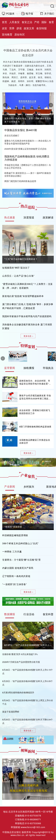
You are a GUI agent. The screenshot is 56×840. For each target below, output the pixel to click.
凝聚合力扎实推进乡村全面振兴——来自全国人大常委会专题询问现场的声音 (27, 142)
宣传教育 (7, 34)
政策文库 (29, 28)
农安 (4, 28)
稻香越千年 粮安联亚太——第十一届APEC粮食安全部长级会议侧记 (27, 174)
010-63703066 (33, 823)
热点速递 (9, 217)
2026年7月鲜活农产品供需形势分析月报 (21, 661)
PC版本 (10, 13)
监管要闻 (9, 368)
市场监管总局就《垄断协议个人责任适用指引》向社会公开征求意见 (27, 166)
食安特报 (41, 28)
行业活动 (28, 614)
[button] (5, 105)
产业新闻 (9, 486)
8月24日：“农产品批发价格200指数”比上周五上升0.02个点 (27, 702)
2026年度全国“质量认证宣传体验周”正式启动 (25, 148)
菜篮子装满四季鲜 (10, 711)
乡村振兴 (28, 486)
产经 (36, 22)
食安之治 (27, 22)
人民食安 (14, 22)
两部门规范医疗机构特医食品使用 (20, 181)
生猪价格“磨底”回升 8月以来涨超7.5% (20, 654)
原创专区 (19, 34)
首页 (4, 22)
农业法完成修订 (11, 135)
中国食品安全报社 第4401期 (20, 130)
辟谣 (19, 28)
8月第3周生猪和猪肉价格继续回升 (18, 692)
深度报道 (28, 217)
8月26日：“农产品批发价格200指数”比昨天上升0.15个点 (27, 671)
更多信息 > (28, 336)
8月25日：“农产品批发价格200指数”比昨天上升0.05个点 (27, 683)
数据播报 (9, 614)
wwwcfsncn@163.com (33, 827)
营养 (11, 28)
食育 (51, 22)
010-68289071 (33, 819)
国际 (44, 22)
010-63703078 (33, 815)
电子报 (29, 13)
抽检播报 (28, 368)
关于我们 (49, 13)
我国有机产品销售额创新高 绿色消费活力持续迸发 (26, 158)
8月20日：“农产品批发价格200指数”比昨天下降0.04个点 (27, 721)
